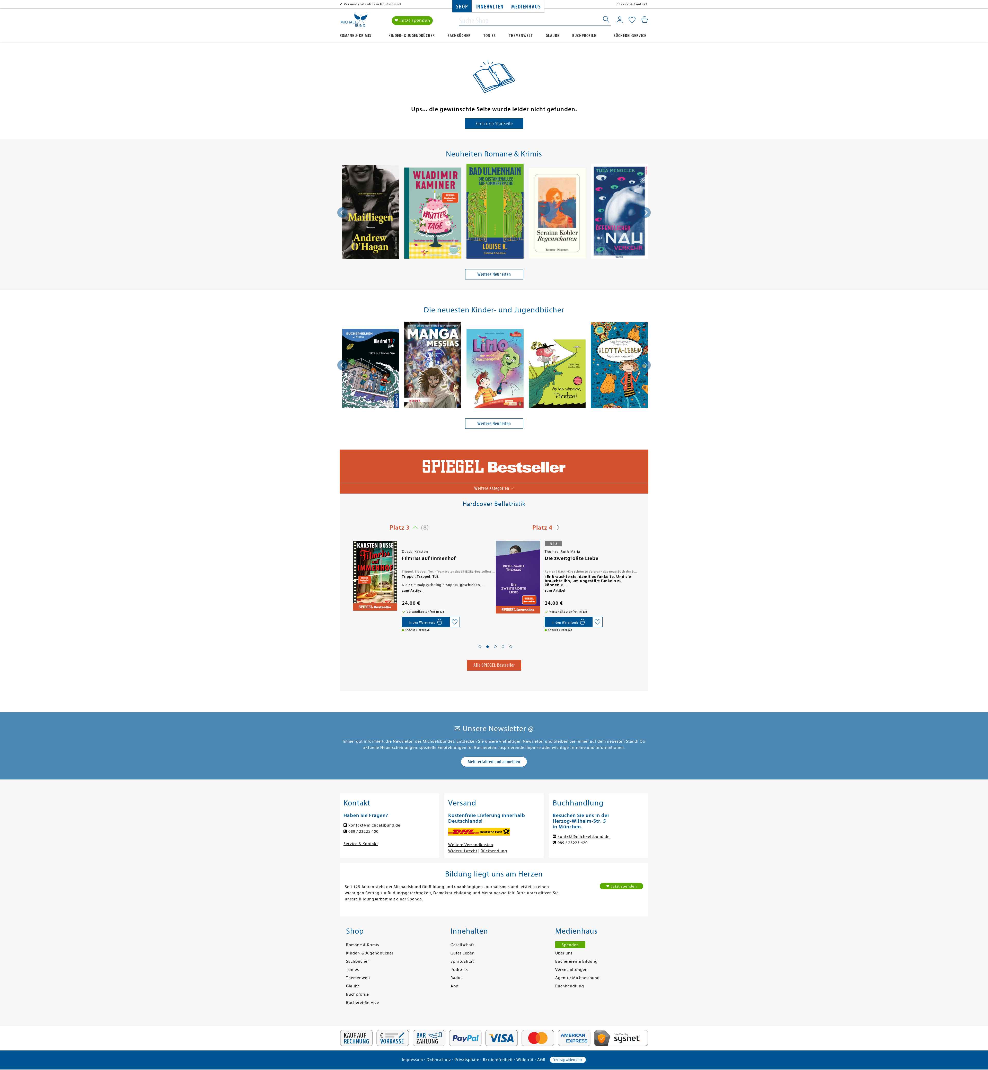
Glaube (552, 35)
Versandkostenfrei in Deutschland (372, 4)
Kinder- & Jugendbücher (412, 35)
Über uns (563, 953)
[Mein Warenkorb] (644, 19)
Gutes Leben (463, 953)
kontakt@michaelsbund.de (374, 825)
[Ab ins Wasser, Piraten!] (557, 374)
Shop (462, 7)
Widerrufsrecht (462, 851)
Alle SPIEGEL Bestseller (494, 665)
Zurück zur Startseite (494, 124)
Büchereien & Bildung (576, 961)
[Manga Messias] (432, 366)
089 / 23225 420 (573, 842)
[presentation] (342, 212)
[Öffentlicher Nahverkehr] (619, 212)
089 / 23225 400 (363, 831)
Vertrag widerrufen (567, 1059)
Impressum (412, 1059)
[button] (480, 646)
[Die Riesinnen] (517, 576)
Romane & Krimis (355, 35)
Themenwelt (521, 35)
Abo (454, 986)
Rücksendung (494, 851)
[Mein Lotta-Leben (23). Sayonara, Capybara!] (619, 366)
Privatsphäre (467, 1059)
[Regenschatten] (557, 214)
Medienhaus (526, 7)
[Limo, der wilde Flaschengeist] (495, 369)
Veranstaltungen (571, 969)
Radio (456, 978)
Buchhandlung (569, 986)
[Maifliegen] (370, 212)
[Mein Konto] (619, 19)
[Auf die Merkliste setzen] (454, 622)
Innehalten (489, 7)
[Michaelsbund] (354, 22)
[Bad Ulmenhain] (495, 212)
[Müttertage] (432, 214)
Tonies (489, 35)
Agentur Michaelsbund (577, 978)
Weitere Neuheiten (494, 274)
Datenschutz (439, 1059)
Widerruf (525, 1059)
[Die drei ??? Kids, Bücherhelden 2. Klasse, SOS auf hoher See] (370, 369)
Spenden (570, 945)
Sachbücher (459, 35)
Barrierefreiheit (498, 1059)
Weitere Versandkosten (470, 845)
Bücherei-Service (629, 35)
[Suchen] (607, 20)
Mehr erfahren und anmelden (494, 762)
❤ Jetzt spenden (412, 20)
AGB (541, 1059)
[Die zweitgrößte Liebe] (374, 577)
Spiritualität (462, 961)
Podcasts (459, 969)
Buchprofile (584, 35)
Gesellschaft (462, 945)
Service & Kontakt (632, 4)
